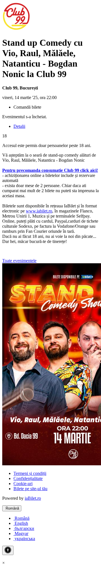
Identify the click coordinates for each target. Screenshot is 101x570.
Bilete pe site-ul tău (30, 488)
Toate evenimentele (19, 260)
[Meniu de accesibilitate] (7, 550)
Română (11, 508)
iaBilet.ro (33, 498)
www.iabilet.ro (39, 211)
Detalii (19, 126)
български (23, 528)
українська (24, 538)
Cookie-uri (23, 483)
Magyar (20, 533)
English (20, 523)
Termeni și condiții (29, 473)
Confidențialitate (28, 478)
